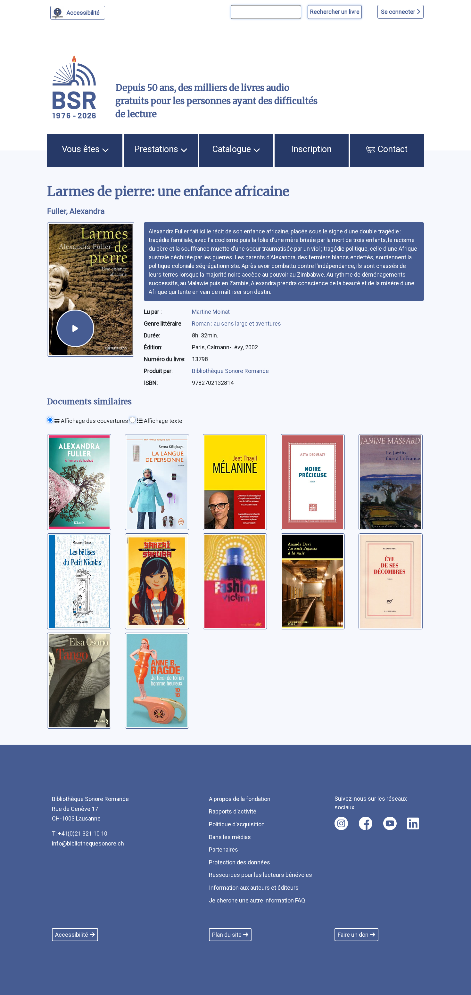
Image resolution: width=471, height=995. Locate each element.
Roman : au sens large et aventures (236, 323)
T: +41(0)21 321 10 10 (79, 833)
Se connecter (399, 11)
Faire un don (353, 934)
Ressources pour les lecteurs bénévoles (260, 874)
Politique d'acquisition (237, 824)
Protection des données (239, 862)
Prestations (157, 149)
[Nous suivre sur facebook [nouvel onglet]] (365, 823)
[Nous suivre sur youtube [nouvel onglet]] (390, 823)
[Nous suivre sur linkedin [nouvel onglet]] (413, 823)
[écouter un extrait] (75, 328)
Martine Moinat (211, 311)
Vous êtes (82, 149)
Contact (391, 149)
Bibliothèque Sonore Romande (230, 371)
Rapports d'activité (232, 811)
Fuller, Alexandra (76, 211)
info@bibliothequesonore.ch (88, 843)
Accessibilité (83, 12)
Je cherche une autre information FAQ (257, 900)
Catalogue (232, 149)
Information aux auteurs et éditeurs (254, 887)
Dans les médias (230, 837)
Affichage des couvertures (94, 420)
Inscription (311, 149)
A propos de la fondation (239, 799)
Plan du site (227, 934)
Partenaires (223, 849)
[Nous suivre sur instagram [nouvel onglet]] (341, 823)
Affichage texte (162, 420)
